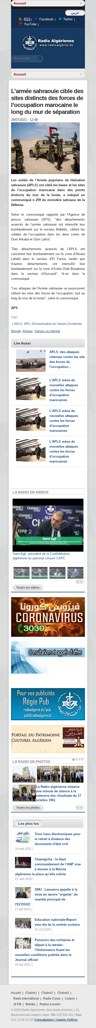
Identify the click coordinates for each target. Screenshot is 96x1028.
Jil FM (17, 1004)
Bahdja (30, 1004)
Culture (70, 998)
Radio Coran (52, 998)
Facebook (46, 19)
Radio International (26, 998)
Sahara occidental (47, 331)
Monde (16, 331)
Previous (77, 581)
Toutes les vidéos (27, 587)
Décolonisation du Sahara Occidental (57, 324)
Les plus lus (28, 823)
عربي (75, 12)
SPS (27, 324)
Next (81, 581)
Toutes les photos (28, 807)
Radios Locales (50, 1004)
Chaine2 (47, 993)
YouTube (30, 24)
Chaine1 (31, 993)
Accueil (16, 993)
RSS (27, 19)
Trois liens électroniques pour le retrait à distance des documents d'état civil (57, 839)
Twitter (68, 19)
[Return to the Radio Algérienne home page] (48, 37)
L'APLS (17, 324)
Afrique (27, 331)
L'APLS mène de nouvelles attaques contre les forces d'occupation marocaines (63, 390)
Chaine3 (63, 993)
